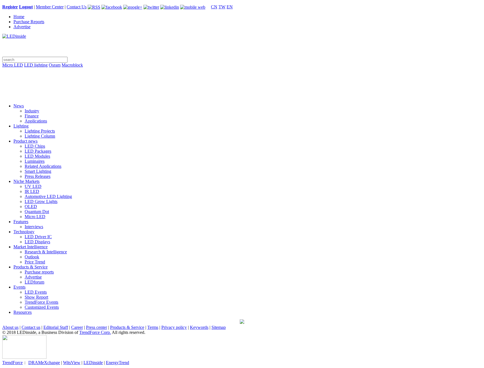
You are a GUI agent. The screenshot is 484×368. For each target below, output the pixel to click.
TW (221, 6)
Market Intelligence (30, 246)
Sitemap (218, 327)
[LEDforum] (242, 95)
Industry (32, 110)
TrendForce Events (41, 302)
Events (19, 287)
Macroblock (72, 65)
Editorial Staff (55, 327)
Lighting (21, 126)
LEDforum (34, 282)
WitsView (71, 362)
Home (18, 16)
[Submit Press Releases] (242, 87)
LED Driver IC (38, 236)
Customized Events (42, 307)
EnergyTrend (117, 362)
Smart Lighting (38, 171)
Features (20, 221)
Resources (22, 312)
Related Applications (43, 166)
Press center (96, 327)
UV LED (33, 186)
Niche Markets (26, 181)
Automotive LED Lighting (48, 196)
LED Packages (38, 151)
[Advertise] (242, 79)
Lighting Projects (40, 131)
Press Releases (37, 176)
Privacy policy (174, 327)
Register (10, 6)
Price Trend (35, 262)
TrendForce (12, 362)
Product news (25, 141)
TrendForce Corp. (95, 332)
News (18, 105)
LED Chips (35, 146)
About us (10, 327)
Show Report (36, 297)
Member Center (50, 6)
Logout (26, 6)
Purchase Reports (28, 21)
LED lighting (36, 65)
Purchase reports (39, 272)
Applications (36, 121)
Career (77, 327)
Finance (32, 116)
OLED (31, 206)
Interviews (34, 226)
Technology (23, 231)
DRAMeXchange (44, 362)
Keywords (199, 327)
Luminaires (35, 161)
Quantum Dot (37, 211)
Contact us (31, 327)
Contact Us (77, 6)
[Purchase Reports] (242, 72)
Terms (152, 327)
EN (230, 6)
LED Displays (37, 241)
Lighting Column (40, 136)
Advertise (22, 26)
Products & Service (30, 267)
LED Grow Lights (41, 201)
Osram (55, 65)
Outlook (32, 256)
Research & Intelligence (46, 251)
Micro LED (12, 65)
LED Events (36, 292)
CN (214, 6)
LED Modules (37, 156)
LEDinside (93, 362)
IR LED (32, 191)
